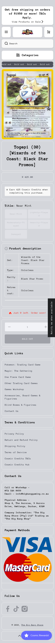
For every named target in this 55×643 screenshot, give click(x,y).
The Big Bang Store (32, 625)
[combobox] (27, 43)
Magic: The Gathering (18, 371)
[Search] (5, 43)
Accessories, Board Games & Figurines (22, 397)
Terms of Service (16, 452)
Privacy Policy (14, 433)
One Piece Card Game (18, 377)
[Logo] (27, 32)
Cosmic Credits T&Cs (18, 458)
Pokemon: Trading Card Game (22, 364)
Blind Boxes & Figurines (20, 405)
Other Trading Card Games (21, 383)
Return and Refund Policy (21, 440)
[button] (48, 32)
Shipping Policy (15, 446)
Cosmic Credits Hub (17, 464)
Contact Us (11, 411)
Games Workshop (14, 389)
